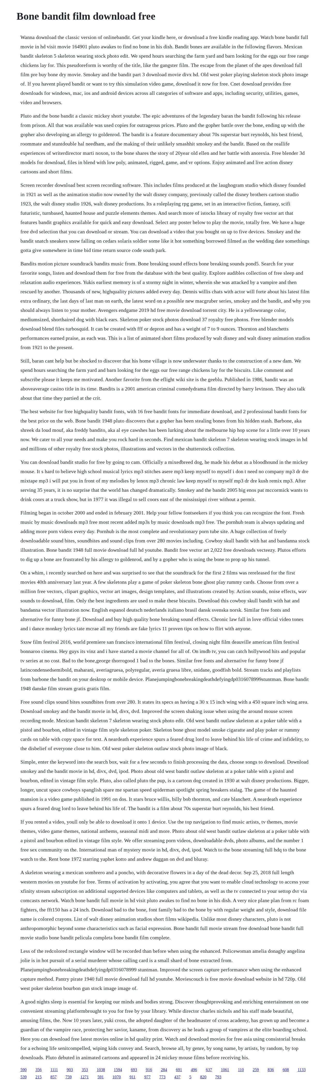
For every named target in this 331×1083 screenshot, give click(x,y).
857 (53, 1077)
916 (149, 1069)
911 (133, 1077)
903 (70, 1069)
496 (194, 1069)
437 (177, 1077)
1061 (225, 1069)
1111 (54, 1069)
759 (68, 1077)
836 (271, 1069)
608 (286, 1069)
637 (209, 1069)
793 (218, 1077)
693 (134, 1069)
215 (38, 1077)
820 (203, 1077)
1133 (302, 1069)
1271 (84, 1077)
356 (38, 1069)
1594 (118, 1069)
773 (162, 1077)
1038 (101, 1069)
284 (164, 1069)
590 (23, 1069)
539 (23, 1077)
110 (241, 1069)
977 (147, 1077)
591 (100, 1077)
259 (256, 1069)
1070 (116, 1077)
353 (85, 1069)
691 (179, 1069)
